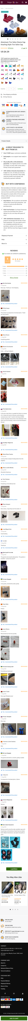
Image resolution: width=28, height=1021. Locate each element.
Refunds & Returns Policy (7, 968)
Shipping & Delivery (5, 983)
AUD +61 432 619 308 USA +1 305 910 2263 (11, 948)
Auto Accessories (9, 8)
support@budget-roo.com (7, 950)
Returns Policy (4, 986)
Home (2, 8)
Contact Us (3, 965)
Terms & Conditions (5, 971)
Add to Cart (14, 1018)
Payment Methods (5, 981)
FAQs (2, 978)
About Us (3, 963)
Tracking (3, 989)
